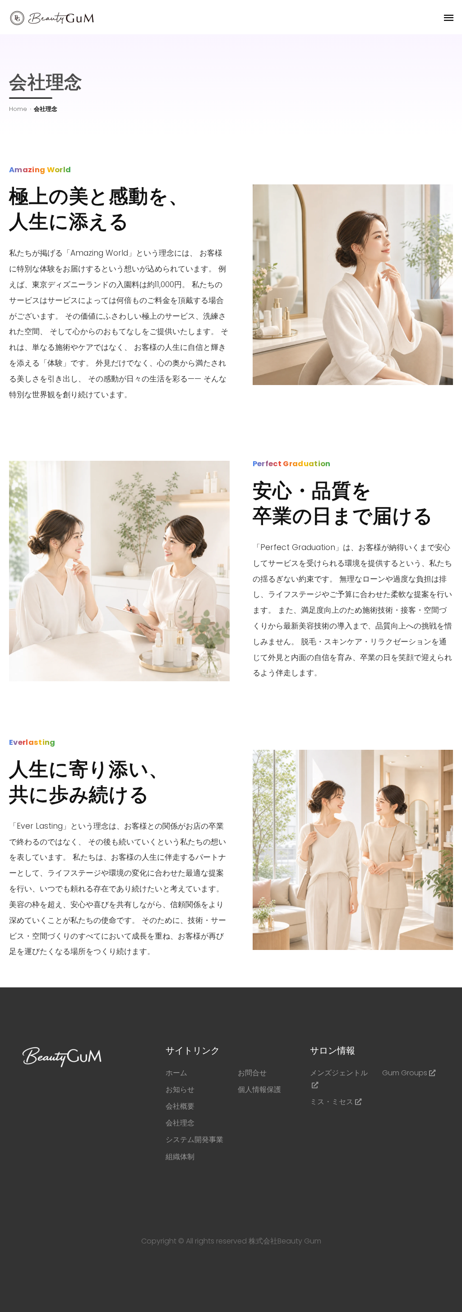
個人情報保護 (259, 1089)
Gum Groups (404, 1073)
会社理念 (180, 1123)
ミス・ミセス (331, 1101)
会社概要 (180, 1106)
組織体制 (180, 1156)
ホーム (176, 1073)
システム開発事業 (194, 1139)
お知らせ (180, 1089)
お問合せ (252, 1073)
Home (18, 109)
